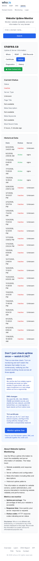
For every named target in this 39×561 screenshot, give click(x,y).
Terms (18, 551)
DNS (16, 6)
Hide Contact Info (14, 69)
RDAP (11, 6)
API (33, 548)
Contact (26, 551)
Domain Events (7, 10)
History (21, 64)
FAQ (11, 551)
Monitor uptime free (15, 430)
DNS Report (25, 548)
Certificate (10, 59)
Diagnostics (10, 64)
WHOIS (4, 6)
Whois (8, 54)
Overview (7, 548)
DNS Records (28, 54)
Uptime (23, 6)
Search (19, 36)
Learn (16, 548)
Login (27, 10)
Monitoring (18, 10)
